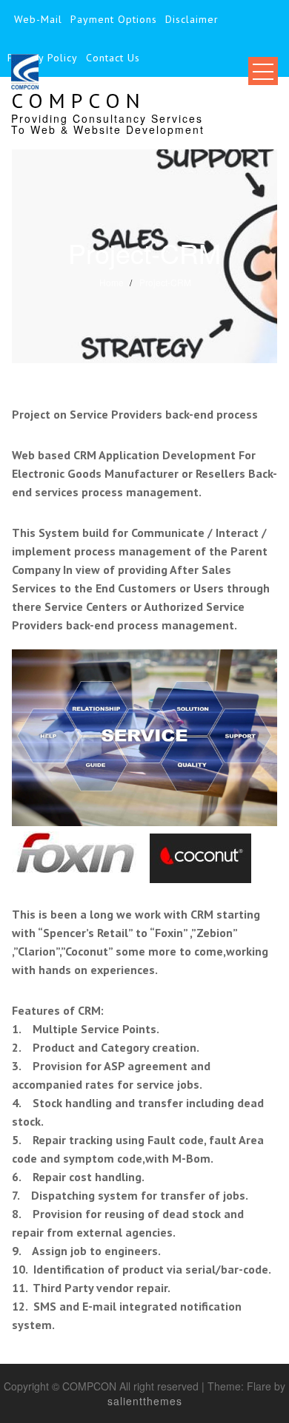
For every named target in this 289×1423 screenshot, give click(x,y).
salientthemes (144, 1400)
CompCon (78, 100)
